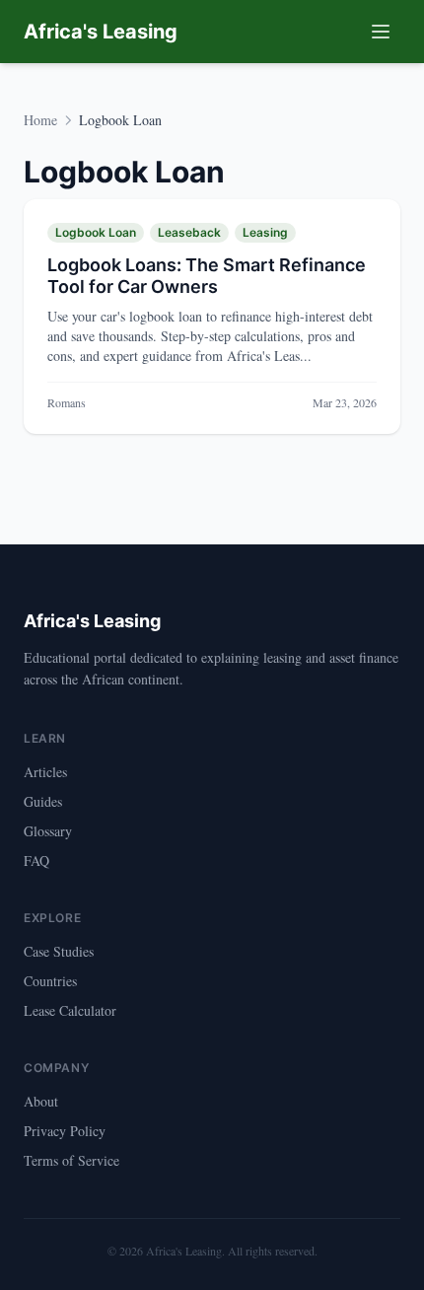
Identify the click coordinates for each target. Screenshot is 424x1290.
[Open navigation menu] (380, 31)
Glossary (48, 831)
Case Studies (59, 951)
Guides (43, 801)
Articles (45, 771)
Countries (50, 980)
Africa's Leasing (100, 31)
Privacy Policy (65, 1130)
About (41, 1101)
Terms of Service (71, 1160)
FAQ (36, 860)
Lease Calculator (70, 1010)
